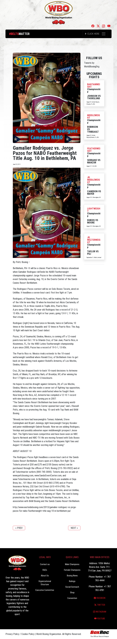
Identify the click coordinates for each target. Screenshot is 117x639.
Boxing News (72, 575)
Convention (72, 598)
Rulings (72, 581)
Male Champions (72, 564)
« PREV (19, 528)
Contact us (45, 564)
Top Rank (64, 409)
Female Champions (72, 570)
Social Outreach (72, 587)
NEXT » (74, 528)
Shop (72, 592)
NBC (75, 434)
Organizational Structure (45, 583)
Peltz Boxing (51, 468)
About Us (45, 575)
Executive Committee (44, 590)
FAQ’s (45, 570)
